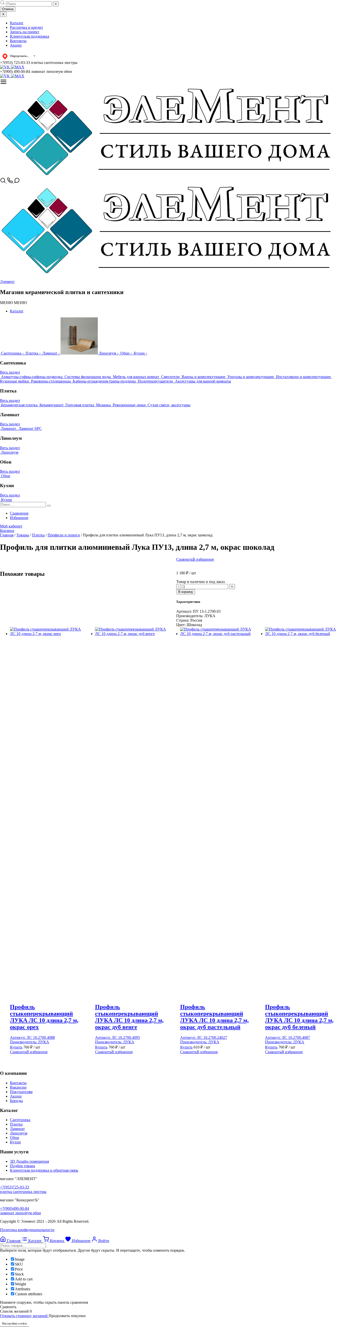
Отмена (7, 9)
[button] (13, 303)
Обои (14, 1137)
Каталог (17, 23)
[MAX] (17, 67)
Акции (16, 45)
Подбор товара (22, 1166)
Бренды (16, 1101)
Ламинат (17, 1129)
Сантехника (20, 1120)
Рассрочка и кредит (26, 27)
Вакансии (18, 1087)
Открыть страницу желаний (24, 1316)
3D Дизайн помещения (29, 1161)
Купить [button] (16, 1047)
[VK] (5, 67)
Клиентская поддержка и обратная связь (44, 1170)
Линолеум (18, 1133)
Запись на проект (24, 32)
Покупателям (21, 1092)
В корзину (185, 592)
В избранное (203, 559)
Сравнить (184, 559)
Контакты (18, 41)
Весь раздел (10, 372)
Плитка (16, 1124)
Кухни (15, 1142)
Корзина (7, 530)
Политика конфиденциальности (27, 1230)
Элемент (7, 281)
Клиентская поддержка (29, 36)
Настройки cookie (14, 1323)
